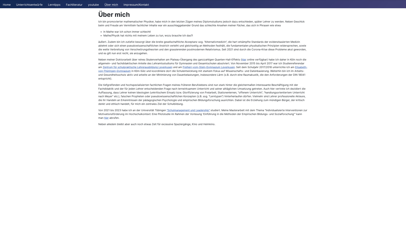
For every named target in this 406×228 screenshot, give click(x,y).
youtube (93, 4)
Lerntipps (54, 4)
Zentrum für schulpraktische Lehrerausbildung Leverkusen (137, 67)
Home (7, 4)
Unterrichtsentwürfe (29, 4)
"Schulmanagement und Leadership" (188, 110)
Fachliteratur (74, 4)
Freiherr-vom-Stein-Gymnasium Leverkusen (209, 67)
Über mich (111, 4)
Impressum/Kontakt (136, 4)
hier (244, 59)
